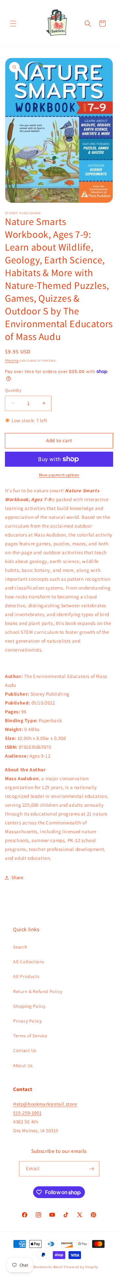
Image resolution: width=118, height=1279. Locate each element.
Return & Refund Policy (37, 991)
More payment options (59, 474)
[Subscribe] (92, 1168)
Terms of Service (30, 1036)
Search (20, 947)
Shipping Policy (29, 1006)
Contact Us (24, 1050)
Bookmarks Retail (48, 1267)
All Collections (28, 962)
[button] (13, 23)
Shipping (12, 360)
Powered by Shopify (81, 1267)
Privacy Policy (27, 1021)
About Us (23, 1065)
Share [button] (17, 877)
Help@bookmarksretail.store (45, 1104)
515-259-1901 (27, 1113)
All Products (26, 976)
